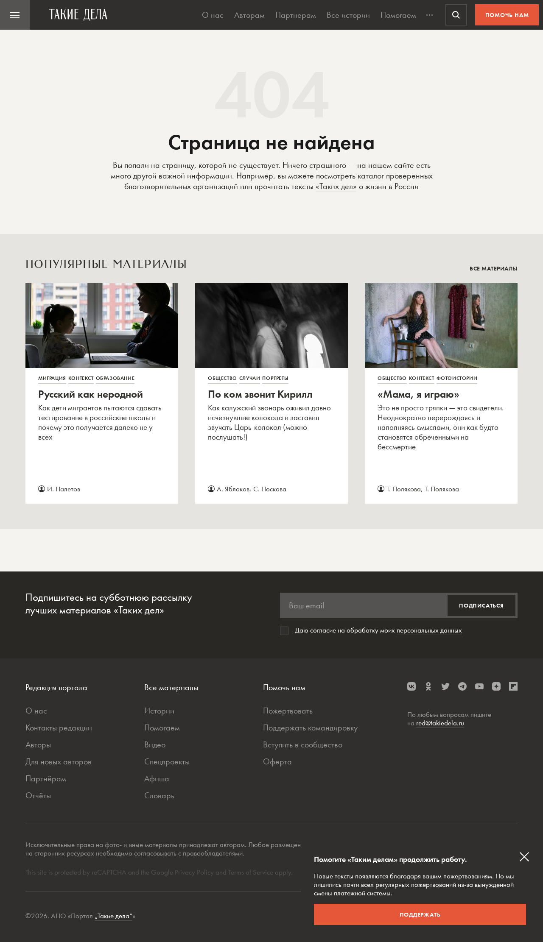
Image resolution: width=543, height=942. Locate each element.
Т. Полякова (403, 488)
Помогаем (398, 14)
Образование (115, 378)
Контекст (81, 378)
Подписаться (481, 605)
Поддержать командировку (310, 727)
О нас (213, 14)
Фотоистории (457, 378)
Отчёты (38, 795)
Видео (154, 744)
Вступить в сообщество (302, 744)
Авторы (38, 744)
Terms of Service (250, 872)
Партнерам (295, 14)
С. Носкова (269, 488)
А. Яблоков (233, 488)
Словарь (159, 795)
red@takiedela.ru (440, 722)
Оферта (277, 761)
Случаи (249, 378)
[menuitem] (15, 15)
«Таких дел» (336, 186)
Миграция (52, 378)
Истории (159, 710)
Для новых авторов (58, 761)
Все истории (348, 14)
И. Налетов (63, 488)
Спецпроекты (167, 761)
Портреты (275, 378)
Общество (222, 378)
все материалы (494, 268)
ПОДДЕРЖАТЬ (420, 914)
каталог (371, 175)
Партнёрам (45, 778)
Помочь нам (507, 15)
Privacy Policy (195, 872)
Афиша (156, 778)
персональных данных (429, 630)
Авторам (249, 14)
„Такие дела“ (113, 915)
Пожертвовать (288, 710)
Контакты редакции (58, 727)
